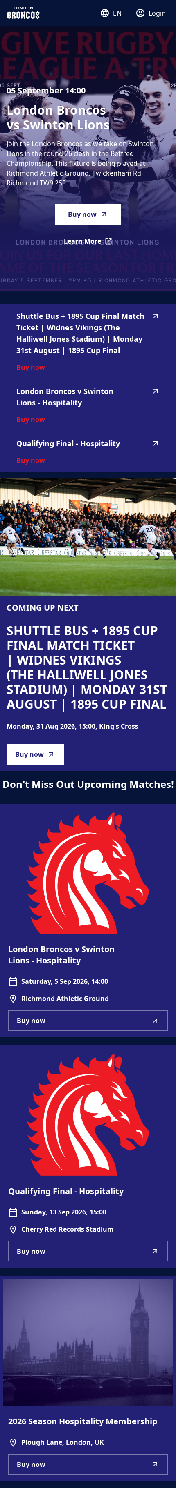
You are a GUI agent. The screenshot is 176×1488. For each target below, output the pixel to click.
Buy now (82, 214)
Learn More (92, 244)
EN (117, 13)
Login (157, 13)
